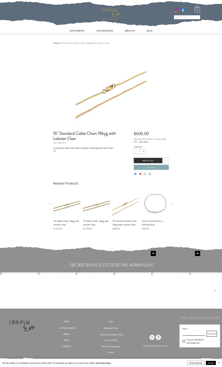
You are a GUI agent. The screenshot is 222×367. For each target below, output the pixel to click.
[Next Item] (214, 290)
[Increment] (143, 151)
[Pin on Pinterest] (140, 174)
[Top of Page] (153, 253)
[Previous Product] (49, 203)
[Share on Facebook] (135, 174)
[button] (197, 9)
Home (56, 43)
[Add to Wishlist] (166, 160)
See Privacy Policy (103, 363)
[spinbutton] (139, 151)
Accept (211, 363)
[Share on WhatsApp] (145, 174)
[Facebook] (182, 10)
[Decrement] (135, 151)
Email (185, 329)
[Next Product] (172, 203)
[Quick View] (66, 203)
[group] (111, 212)
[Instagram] (176, 10)
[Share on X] (150, 174)
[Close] (218, 363)
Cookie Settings (195, 363)
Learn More (153, 141)
